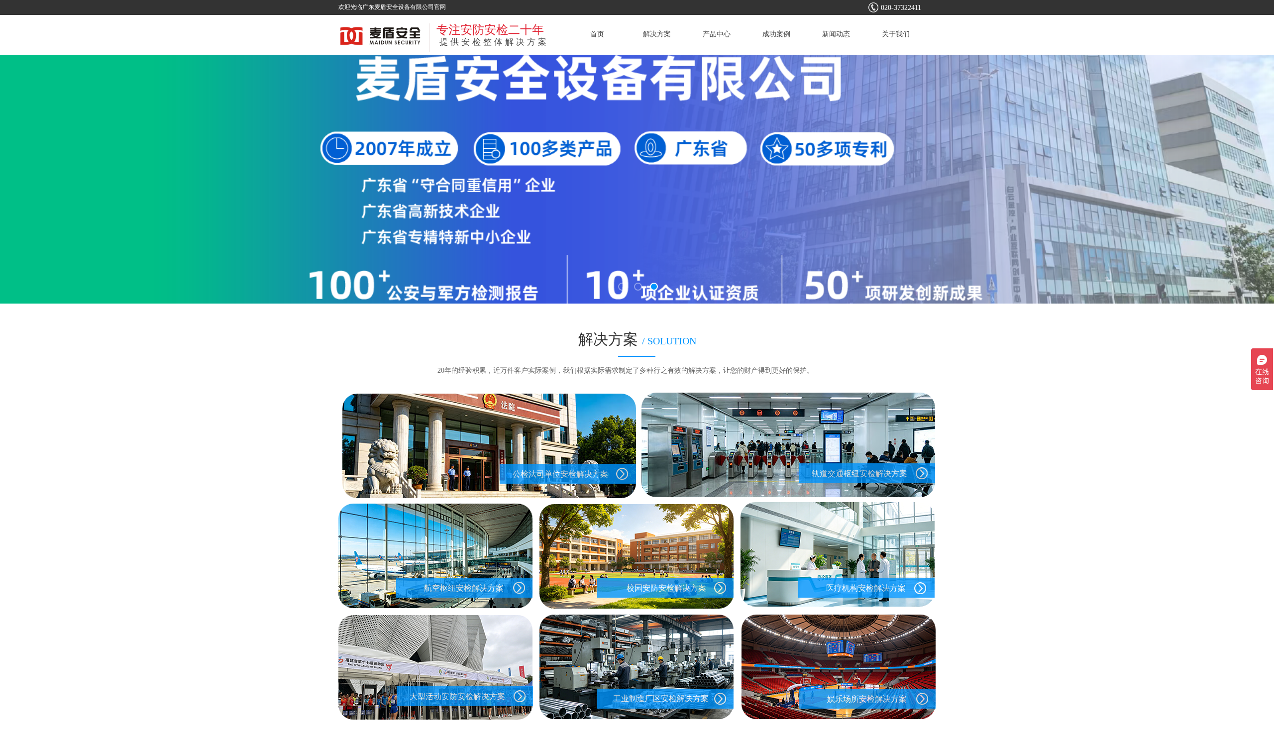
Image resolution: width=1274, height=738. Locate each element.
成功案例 (776, 34)
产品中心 (717, 34)
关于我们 (896, 34)
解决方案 (657, 34)
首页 (597, 34)
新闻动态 (836, 34)
